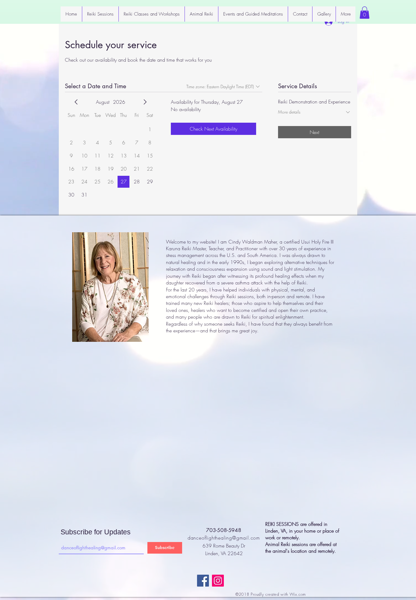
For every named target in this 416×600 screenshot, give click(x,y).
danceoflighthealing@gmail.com (224, 537)
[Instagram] (218, 581)
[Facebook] (203, 581)
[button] (364, 12)
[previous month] (76, 102)
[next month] (145, 102)
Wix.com (298, 594)
